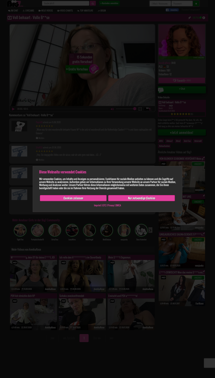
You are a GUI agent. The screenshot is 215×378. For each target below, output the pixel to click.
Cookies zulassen (73, 198)
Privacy (111, 205)
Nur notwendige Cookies (141, 198)
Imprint (97, 205)
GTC (104, 205)
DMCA (118, 205)
